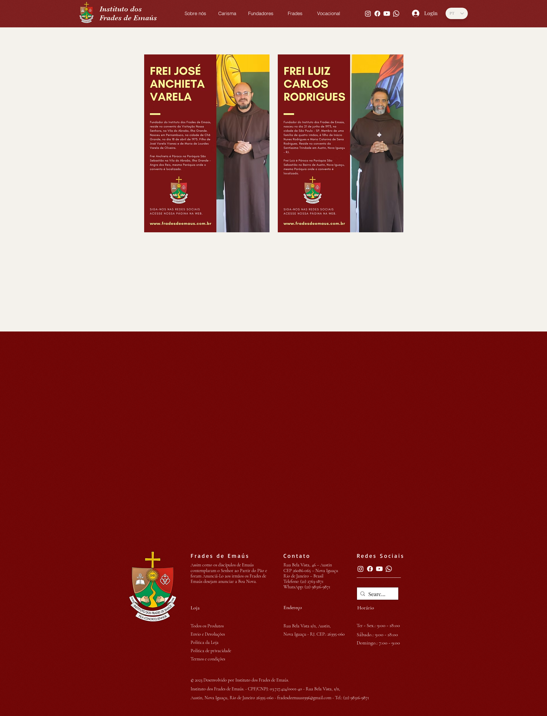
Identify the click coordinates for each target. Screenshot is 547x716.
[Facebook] (377, 13)
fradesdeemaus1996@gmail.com (304, 698)
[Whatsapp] (396, 13)
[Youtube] (387, 13)
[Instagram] (368, 13)
